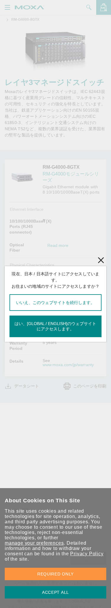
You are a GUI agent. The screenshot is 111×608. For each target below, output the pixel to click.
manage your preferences (34, 543)
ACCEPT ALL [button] (55, 592)
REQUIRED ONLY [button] (55, 574)
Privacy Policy (86, 553)
